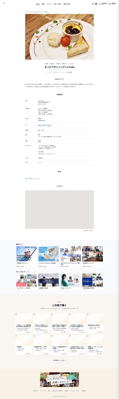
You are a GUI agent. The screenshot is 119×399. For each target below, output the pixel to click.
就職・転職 (67, 4)
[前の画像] (27, 36)
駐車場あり (64, 63)
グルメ (38, 4)
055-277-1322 (44, 125)
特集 (43, 4)
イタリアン (71, 63)
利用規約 (66, 390)
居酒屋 (58, 63)
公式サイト (40, 162)
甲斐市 (46, 63)
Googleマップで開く (88, 230)
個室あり (52, 63)
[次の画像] (91, 36)
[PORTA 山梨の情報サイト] (8, 4)
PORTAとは (35, 390)
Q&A (49, 390)
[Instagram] (93, 4)
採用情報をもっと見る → (59, 360)
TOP (26, 12)
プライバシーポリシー (75, 390)
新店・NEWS (57, 4)
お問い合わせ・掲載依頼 (57, 390)
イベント (49, 4)
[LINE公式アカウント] (96, 4)
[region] (59, 37)
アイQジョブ (54, 308)
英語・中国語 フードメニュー (32, 178)
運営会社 (84, 390)
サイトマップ (43, 390)
